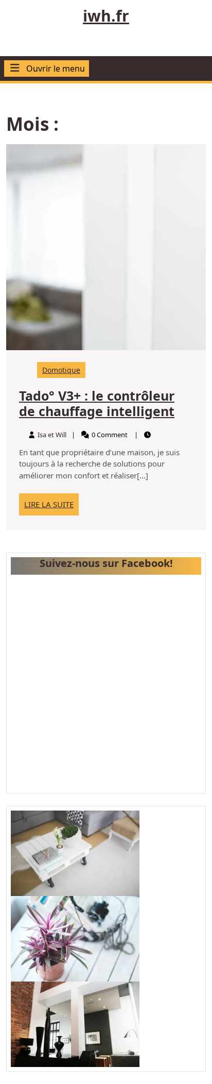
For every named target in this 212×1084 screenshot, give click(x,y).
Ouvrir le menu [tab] (55, 69)
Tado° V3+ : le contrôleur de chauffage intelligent (96, 403)
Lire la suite (51, 506)
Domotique (61, 370)
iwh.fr (106, 15)
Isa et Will (52, 434)
